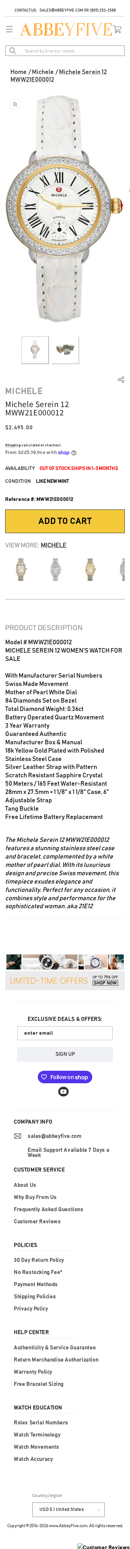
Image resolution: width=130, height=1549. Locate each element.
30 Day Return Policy (39, 1260)
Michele (43, 72)
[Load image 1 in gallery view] (35, 350)
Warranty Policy (33, 1372)
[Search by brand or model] (12, 51)
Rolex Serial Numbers (41, 1422)
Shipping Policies (35, 1296)
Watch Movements (36, 1447)
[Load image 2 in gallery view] (65, 350)
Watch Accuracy (33, 1459)
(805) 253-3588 (103, 10)
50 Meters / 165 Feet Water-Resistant (56, 784)
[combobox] (65, 51)
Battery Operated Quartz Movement (54, 717)
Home (18, 72)
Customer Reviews (37, 1221)
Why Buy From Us (35, 1197)
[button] (7, 29)
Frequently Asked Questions (49, 1209)
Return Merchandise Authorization (56, 1359)
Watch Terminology (37, 1435)
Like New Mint (52, 481)
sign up (65, 1054)
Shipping (13, 445)
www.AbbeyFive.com (68, 1526)
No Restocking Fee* (38, 1272)
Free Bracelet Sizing (39, 1384)
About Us (25, 1185)
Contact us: (26, 10)
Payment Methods (36, 1284)
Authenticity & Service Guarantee (55, 1347)
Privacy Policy (31, 1308)
